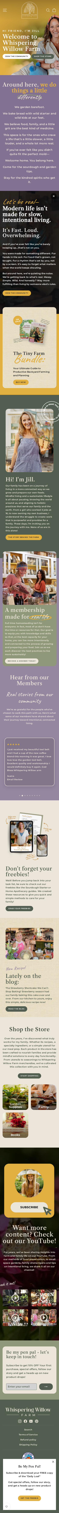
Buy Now (21, 382)
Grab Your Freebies (19, 908)
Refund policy (28, 1440)
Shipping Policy (28, 1444)
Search (28, 1429)
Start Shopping (29, 1076)
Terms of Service (28, 1434)
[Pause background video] (54, 196)
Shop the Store (42, 56)
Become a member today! (22, 661)
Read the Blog (16, 1009)
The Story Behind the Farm (23, 537)
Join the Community (16, 56)
